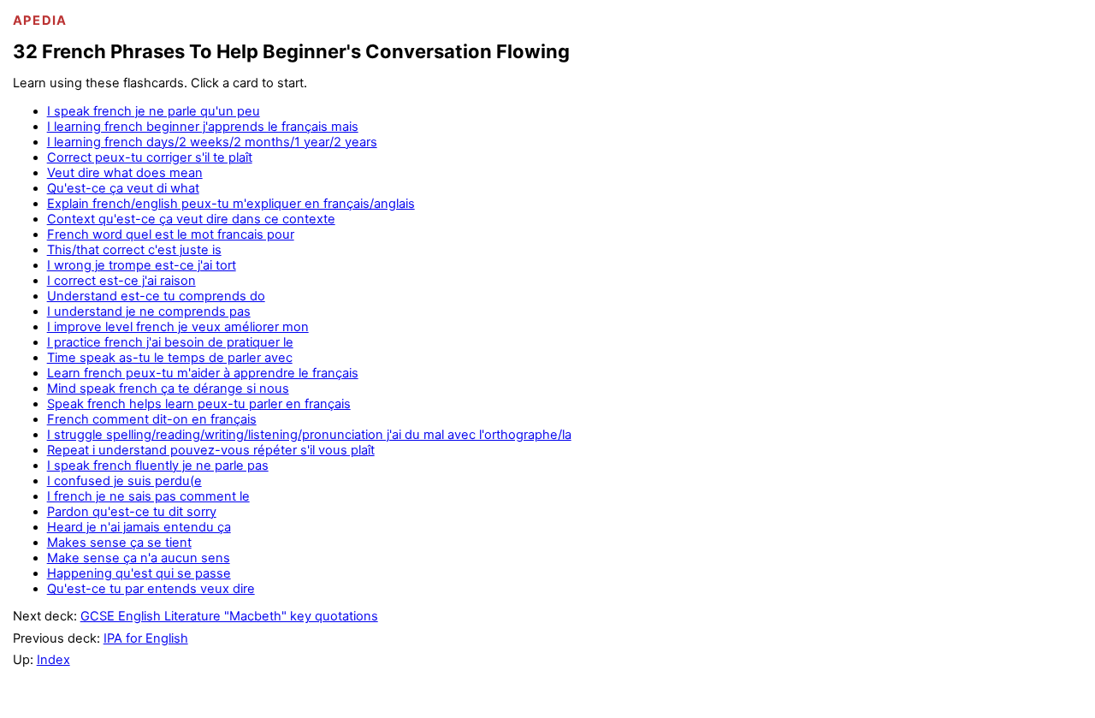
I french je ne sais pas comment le (148, 496)
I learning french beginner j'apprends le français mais (202, 126)
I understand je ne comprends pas (149, 311)
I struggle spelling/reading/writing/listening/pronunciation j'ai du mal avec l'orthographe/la (309, 434)
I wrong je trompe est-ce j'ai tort (141, 265)
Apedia (40, 20)
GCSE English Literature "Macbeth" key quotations (229, 616)
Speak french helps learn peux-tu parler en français (199, 404)
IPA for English (146, 638)
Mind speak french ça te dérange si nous (168, 388)
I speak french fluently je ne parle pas (158, 465)
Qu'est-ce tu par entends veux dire (151, 588)
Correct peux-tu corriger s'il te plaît (149, 157)
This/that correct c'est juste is (134, 250)
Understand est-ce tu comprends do (156, 296)
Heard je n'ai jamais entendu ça (139, 527)
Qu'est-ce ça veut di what (123, 188)
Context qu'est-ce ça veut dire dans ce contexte (191, 219)
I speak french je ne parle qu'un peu (153, 111)
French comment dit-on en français (152, 419)
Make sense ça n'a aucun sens (138, 558)
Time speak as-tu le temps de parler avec (170, 357)
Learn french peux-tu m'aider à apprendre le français (202, 373)
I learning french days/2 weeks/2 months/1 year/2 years (212, 142)
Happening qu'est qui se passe (139, 573)
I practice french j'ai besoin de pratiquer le (170, 342)
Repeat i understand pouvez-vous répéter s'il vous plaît (211, 450)
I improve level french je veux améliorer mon (178, 327)
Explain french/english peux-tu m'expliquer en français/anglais (231, 203)
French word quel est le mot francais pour (170, 234)
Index (53, 660)
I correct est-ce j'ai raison (121, 280)
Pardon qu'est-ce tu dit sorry (131, 511)
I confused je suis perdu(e (124, 481)
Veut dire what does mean (125, 173)
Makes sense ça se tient (119, 542)
